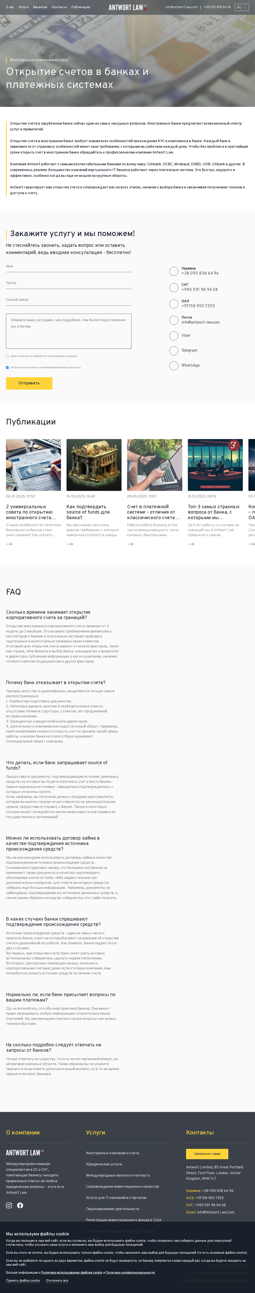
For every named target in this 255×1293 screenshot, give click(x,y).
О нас (10, 7)
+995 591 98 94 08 (199, 289)
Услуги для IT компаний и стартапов (116, 1198)
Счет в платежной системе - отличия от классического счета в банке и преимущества (153, 512)
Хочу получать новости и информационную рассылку (46, 367)
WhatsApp (190, 365)
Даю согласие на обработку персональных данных (44, 356)
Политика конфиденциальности (130, 1273)
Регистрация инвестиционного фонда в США (123, 1220)
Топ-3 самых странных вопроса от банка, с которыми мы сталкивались (214, 512)
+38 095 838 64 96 (217, 7)
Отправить (29, 383)
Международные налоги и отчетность (118, 1175)
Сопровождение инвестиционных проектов (122, 1187)
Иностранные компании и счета (112, 1153)
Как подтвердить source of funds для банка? (88, 512)
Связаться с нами (207, 1154)
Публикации (80, 7)
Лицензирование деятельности (112, 1209)
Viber (186, 335)
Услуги (23, 7)
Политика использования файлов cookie (71, 1273)
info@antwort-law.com (181, 7)
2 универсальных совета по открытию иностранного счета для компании (29, 512)
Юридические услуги (104, 1164)
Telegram (189, 350)
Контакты (59, 7)
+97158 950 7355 (198, 306)
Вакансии (40, 7)
